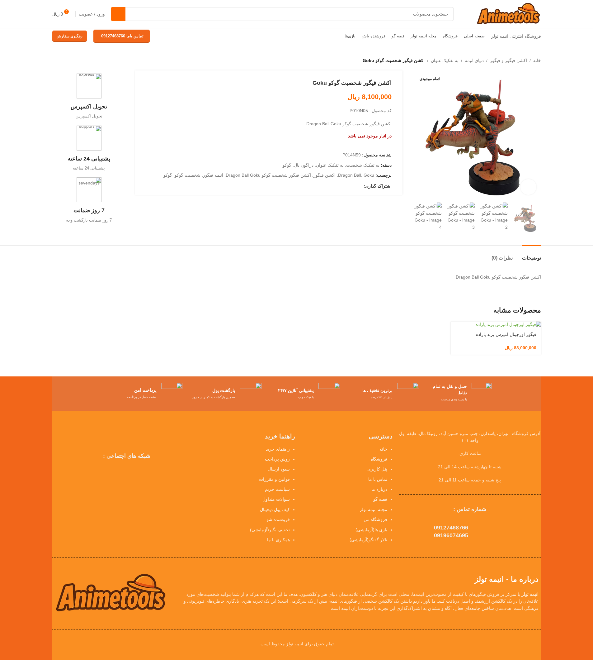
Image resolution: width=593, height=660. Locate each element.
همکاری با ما (278, 539)
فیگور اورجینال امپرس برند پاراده (506, 334)
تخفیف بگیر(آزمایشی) (270, 529)
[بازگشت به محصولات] (63, 60)
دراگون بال (303, 165)
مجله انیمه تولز (373, 509)
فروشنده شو (278, 519)
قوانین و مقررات (274, 479)
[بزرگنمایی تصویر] (528, 187)
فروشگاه (379, 459)
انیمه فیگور (213, 175)
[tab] (531, 254)
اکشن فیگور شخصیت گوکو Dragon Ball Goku (268, 175)
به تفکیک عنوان (445, 60)
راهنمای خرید (278, 449)
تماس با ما (377, 479)
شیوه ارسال (279, 468)
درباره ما (379, 489)
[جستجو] (118, 14)
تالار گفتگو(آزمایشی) (368, 539)
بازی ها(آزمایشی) (371, 529)
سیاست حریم (277, 489)
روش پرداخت (277, 459)
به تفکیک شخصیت (362, 165)
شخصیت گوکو (187, 175)
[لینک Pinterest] (345, 186)
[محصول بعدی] (56, 60)
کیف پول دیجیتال (275, 509)
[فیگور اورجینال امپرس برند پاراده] (496, 325)
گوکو (287, 165)
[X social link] (352, 186)
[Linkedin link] (337, 186)
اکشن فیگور (324, 175)
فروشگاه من (375, 519)
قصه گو (380, 499)
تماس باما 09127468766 (122, 36)
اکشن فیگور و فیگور (508, 60)
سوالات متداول (276, 499)
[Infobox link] (89, 96)
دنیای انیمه (474, 60)
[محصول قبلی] (71, 60)
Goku (369, 175)
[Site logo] (508, 13)
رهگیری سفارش (69, 36)
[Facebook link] (360, 186)
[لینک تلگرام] (330, 186)
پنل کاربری (377, 468)
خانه (537, 60)
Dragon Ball (349, 175)
